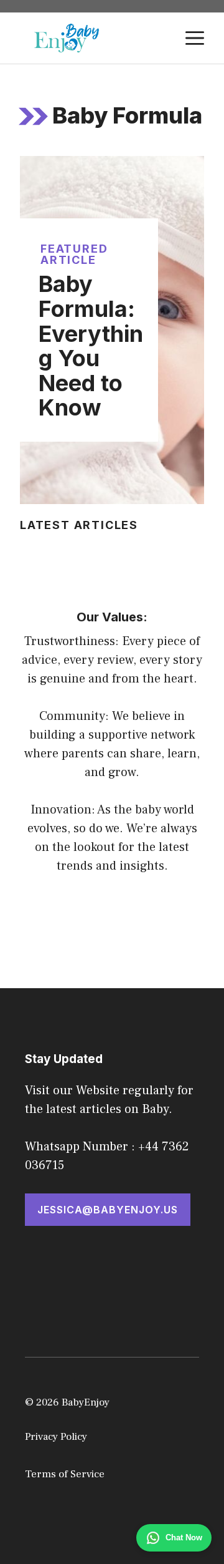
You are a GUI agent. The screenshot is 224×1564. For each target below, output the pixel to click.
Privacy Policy (56, 1437)
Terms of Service (65, 1474)
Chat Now (184, 1537)
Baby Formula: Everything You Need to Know (91, 345)
